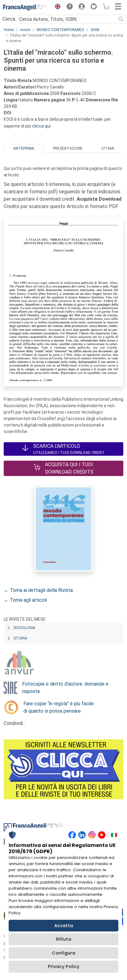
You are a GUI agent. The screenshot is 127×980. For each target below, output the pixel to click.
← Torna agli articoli (25, 600)
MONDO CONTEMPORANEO (60, 30)
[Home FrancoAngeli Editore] (24, 7)
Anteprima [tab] (23, 148)
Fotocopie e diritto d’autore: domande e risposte (65, 687)
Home (9, 30)
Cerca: (9, 19)
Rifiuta (63, 939)
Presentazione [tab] (68, 148)
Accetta (63, 926)
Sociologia (24, 628)
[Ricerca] (121, 19)
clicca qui (41, 126)
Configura (63, 953)
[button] (56, 7)
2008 (95, 30)
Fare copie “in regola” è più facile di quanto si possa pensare (58, 707)
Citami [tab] (107, 148)
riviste (25, 30)
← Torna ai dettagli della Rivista (38, 590)
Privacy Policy (63, 966)
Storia (20, 638)
